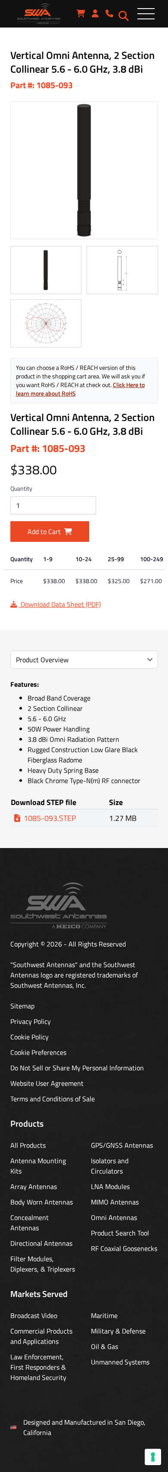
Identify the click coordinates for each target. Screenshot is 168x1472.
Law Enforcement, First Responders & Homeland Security (38, 1367)
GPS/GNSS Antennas (122, 1145)
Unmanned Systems (120, 1362)
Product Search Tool (120, 1233)
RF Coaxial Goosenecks (124, 1248)
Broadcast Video (33, 1315)
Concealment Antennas (29, 1222)
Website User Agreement (47, 1083)
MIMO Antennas (115, 1202)
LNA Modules (110, 1186)
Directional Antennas (41, 1243)
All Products (28, 1145)
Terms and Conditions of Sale (52, 1099)
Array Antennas (33, 1186)
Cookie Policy (29, 1037)
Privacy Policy (30, 1021)
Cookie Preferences (38, 1052)
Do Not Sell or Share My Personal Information (77, 1068)
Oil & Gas (104, 1346)
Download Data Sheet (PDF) (60, 604)
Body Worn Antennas (41, 1202)
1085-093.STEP (50, 818)
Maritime (104, 1315)
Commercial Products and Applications (41, 1336)
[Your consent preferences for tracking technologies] (153, 1457)
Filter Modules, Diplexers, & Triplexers (42, 1264)
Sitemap (22, 1006)
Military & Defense (118, 1331)
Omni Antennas (114, 1217)
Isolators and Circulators (109, 1165)
